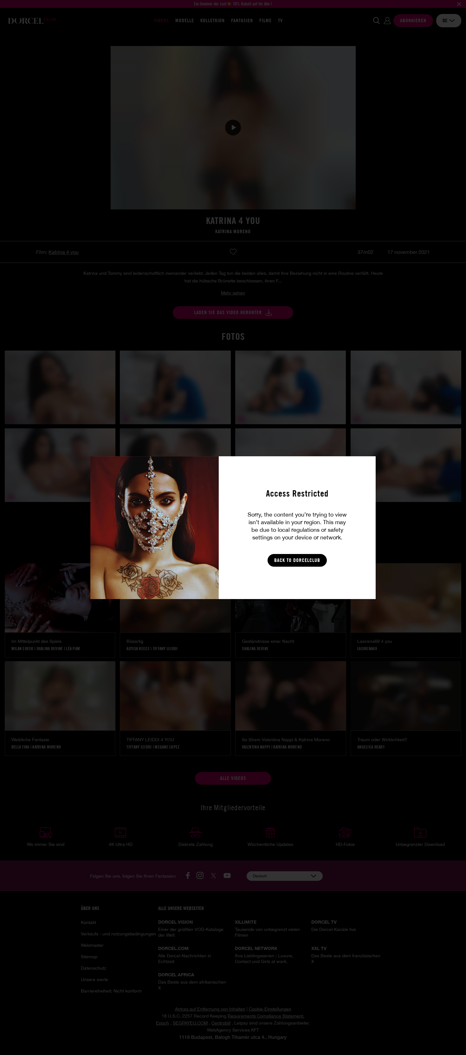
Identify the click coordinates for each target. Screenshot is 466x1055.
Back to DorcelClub (297, 560)
